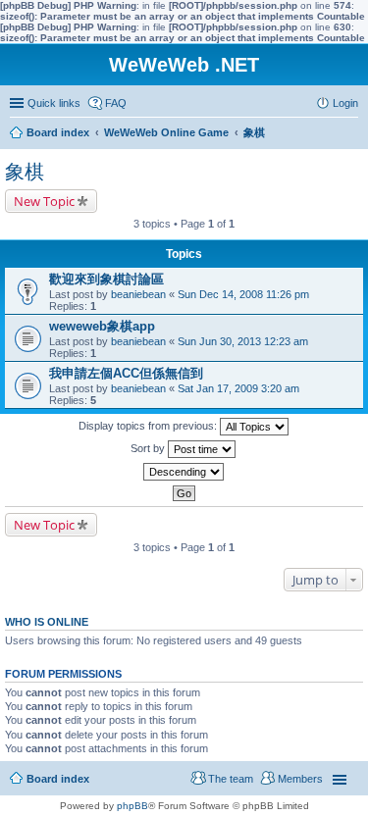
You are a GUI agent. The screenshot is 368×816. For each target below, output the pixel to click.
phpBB (132, 805)
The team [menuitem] (230, 779)
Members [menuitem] (300, 779)
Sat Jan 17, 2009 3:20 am (238, 388)
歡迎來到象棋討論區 (106, 279)
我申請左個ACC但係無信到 (126, 373)
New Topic (44, 201)
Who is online (46, 622)
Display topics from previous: (149, 426)
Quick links (53, 103)
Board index (57, 779)
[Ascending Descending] (184, 472)
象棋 (24, 171)
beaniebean (138, 294)
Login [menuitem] (345, 103)
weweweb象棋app (102, 326)
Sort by (149, 448)
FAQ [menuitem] (116, 103)
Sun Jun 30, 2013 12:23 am (243, 341)
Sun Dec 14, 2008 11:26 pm (243, 294)
